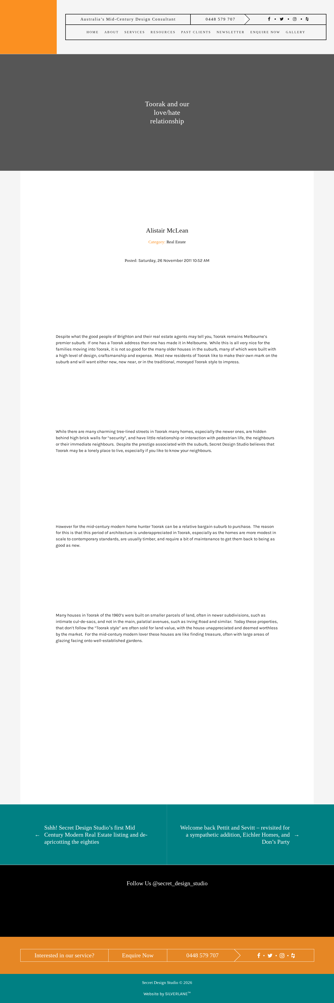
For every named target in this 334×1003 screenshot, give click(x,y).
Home (93, 32)
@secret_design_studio (180, 883)
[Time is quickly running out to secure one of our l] (195, 919)
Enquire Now (265, 32)
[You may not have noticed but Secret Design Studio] (83, 919)
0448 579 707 (220, 19)
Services (134, 32)
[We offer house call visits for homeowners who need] (28, 919)
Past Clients (196, 32)
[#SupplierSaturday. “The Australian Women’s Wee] (306, 919)
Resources (163, 32)
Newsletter (231, 32)
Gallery (295, 32)
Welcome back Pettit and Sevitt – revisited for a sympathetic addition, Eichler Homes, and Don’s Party (235, 834)
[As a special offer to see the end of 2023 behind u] (250, 916)
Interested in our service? (64, 955)
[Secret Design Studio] (28, 26)
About (111, 32)
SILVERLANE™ (178, 993)
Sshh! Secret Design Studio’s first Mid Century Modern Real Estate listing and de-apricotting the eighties (95, 834)
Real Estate (176, 242)
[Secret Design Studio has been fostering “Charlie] (139, 919)
